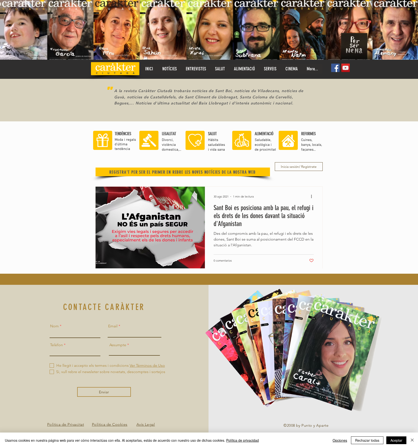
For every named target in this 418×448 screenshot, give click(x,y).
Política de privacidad (242, 440)
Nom (54, 326)
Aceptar (396, 440)
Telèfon (56, 345)
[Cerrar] (412, 440)
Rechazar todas (367, 440)
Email (113, 326)
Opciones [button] (340, 440)
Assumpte (117, 345)
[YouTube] (345, 68)
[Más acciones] (313, 196)
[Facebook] (335, 68)
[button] (219, 69)
